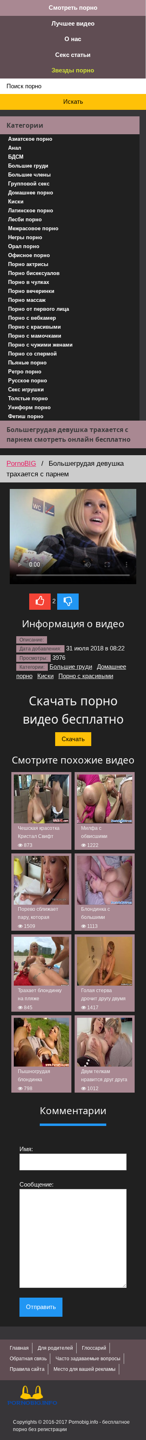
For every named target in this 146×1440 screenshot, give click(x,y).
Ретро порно (24, 372)
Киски (16, 202)
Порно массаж (26, 300)
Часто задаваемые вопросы (88, 1358)
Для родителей (55, 1348)
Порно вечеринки (31, 291)
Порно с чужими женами (40, 345)
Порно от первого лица (38, 309)
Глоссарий (94, 1348)
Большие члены (29, 175)
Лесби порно (25, 219)
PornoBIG (21, 463)
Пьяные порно (27, 363)
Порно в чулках (28, 282)
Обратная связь (28, 1358)
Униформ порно (29, 407)
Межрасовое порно (33, 228)
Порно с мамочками (34, 336)
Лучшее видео (73, 23)
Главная (19, 1348)
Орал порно (23, 246)
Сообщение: (36, 1184)
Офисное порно (29, 255)
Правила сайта (27, 1369)
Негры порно (25, 237)
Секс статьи (72, 54)
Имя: (26, 1148)
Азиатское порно (30, 139)
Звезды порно (73, 70)
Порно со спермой (32, 354)
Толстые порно (28, 398)
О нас (72, 38)
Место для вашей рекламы (85, 1369)
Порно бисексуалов (34, 273)
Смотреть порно (73, 7)
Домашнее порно (30, 193)
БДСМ (16, 157)
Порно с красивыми (34, 327)
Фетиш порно (25, 416)
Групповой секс (28, 184)
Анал (14, 148)
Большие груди (28, 166)
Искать (73, 101)
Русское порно (27, 380)
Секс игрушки (26, 389)
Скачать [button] (73, 738)
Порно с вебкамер (32, 318)
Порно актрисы (28, 264)
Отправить (41, 1306)
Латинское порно (30, 210)
